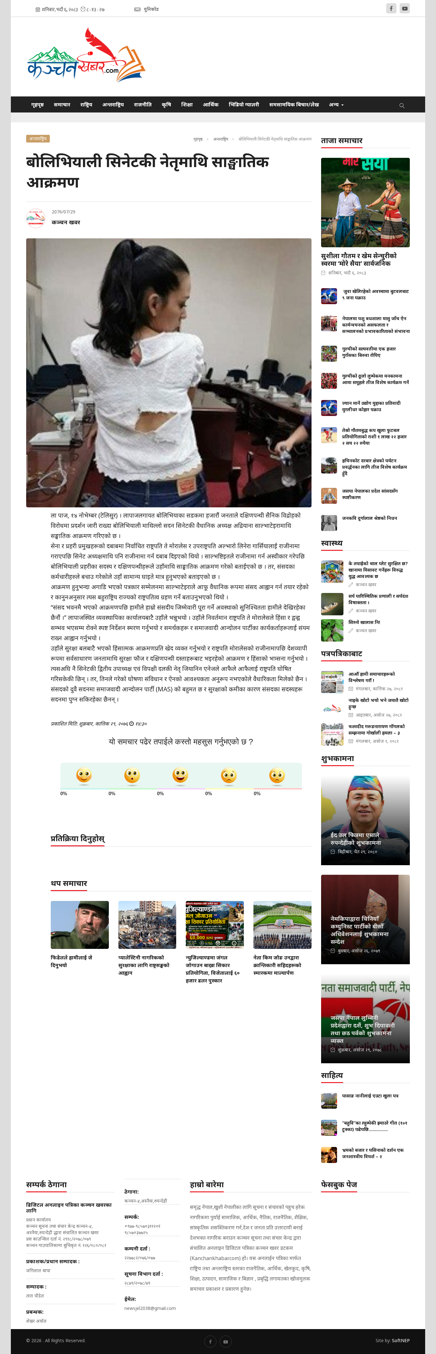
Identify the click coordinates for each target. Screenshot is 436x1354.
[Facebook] (391, 8)
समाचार (62, 104)
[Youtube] (405, 8)
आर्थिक (211, 104)
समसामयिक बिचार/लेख (294, 104)
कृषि (166, 104)
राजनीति (143, 104)
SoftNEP (401, 1340)
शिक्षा (187, 104)
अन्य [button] (334, 104)
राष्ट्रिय (86, 104)
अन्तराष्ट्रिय (113, 104)
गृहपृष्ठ (37, 104)
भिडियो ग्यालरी (244, 104)
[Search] (402, 104)
